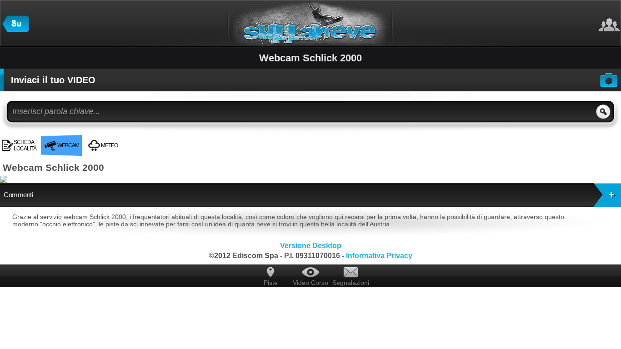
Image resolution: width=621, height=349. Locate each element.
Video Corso (310, 282)
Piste (271, 282)
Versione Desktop (310, 245)
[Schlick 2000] (124, 138)
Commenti (18, 195)
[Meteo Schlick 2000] (126, 138)
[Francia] (15, 29)
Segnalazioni (350, 282)
